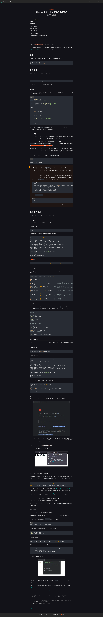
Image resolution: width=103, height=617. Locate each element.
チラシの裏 (51, 9)
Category (95, 1)
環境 (32, 21)
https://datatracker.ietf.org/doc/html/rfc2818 (42, 590)
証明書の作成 (34, 28)
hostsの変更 (34, 26)
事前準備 (33, 23)
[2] (42, 448)
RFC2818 (50, 494)
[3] (53, 493)
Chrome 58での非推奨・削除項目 (63, 488)
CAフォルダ (34, 31)
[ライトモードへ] (101, 2)
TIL (98, 1)
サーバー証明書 (34, 33)
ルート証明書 (34, 30)
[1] (42, 441)
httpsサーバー (34, 25)
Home (90, 1)
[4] (31, 495)
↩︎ (34, 582)
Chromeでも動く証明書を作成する (39, 35)
